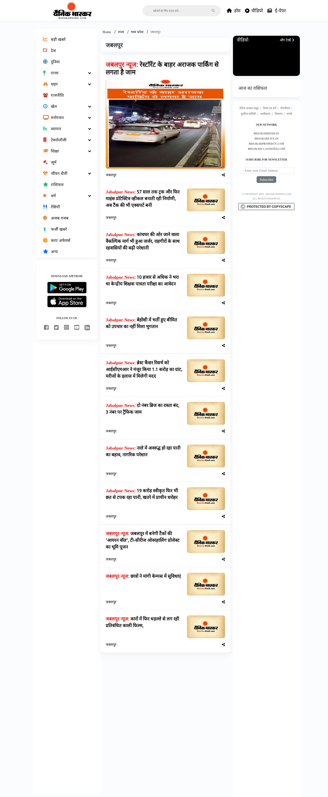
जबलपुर (111, 174)
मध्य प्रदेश (137, 31)
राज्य (121, 31)
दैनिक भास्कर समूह (249, 108)
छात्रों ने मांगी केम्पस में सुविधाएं (143, 576)
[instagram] (66, 328)
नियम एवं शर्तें (269, 108)
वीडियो (257, 11)
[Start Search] (213, 10)
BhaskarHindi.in (266, 133)
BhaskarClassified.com (266, 149)
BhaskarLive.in (266, 138)
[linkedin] (87, 328)
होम (237, 11)
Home (107, 31)
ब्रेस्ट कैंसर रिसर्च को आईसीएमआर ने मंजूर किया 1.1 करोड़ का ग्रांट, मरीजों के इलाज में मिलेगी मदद (144, 369)
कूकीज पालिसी (248, 114)
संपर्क (289, 114)
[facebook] (46, 328)
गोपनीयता (285, 108)
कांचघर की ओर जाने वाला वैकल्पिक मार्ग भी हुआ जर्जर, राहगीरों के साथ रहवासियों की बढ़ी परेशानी (143, 241)
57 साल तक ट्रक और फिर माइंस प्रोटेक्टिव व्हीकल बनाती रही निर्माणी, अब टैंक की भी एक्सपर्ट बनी (143, 198)
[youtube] (76, 328)
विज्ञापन (278, 114)
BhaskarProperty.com (266, 144)
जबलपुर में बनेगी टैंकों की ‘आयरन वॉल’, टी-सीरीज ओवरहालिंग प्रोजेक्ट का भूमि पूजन (143, 540)
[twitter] (56, 328)
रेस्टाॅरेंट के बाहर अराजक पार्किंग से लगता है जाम (162, 68)
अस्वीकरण (265, 114)
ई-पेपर (280, 11)
